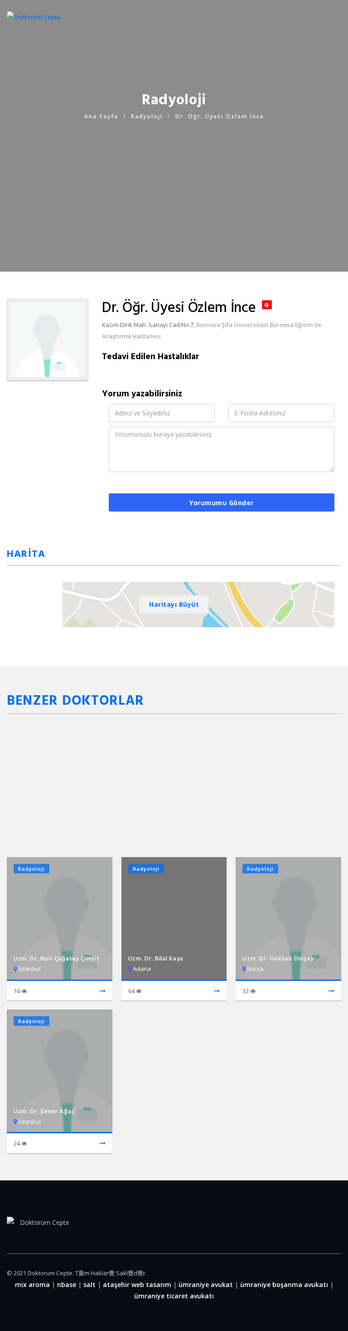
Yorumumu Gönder (221, 502)
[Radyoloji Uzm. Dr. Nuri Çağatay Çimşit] (103, 991)
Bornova (208, 325)
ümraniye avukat (206, 1284)
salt (89, 1284)
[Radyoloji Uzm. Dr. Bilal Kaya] (217, 991)
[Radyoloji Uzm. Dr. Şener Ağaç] (103, 1143)
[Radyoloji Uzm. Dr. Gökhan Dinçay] (331, 991)
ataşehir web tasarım (137, 1284)
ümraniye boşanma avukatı (284, 1284)
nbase (66, 1284)
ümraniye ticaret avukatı (174, 1296)
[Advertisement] (174, 185)
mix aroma (32, 1284)
